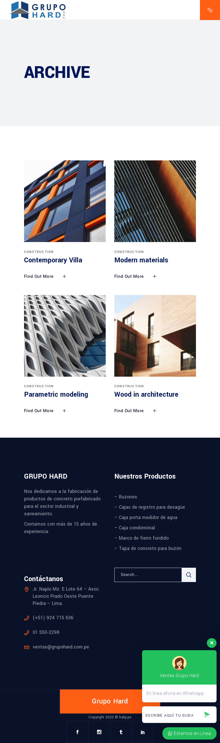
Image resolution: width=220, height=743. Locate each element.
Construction (39, 252)
